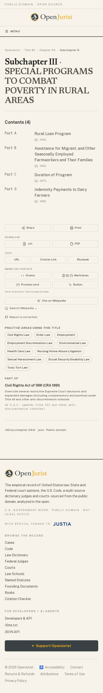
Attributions (49, 674)
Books (10, 593)
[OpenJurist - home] (51, 17)
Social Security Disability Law (68, 359)
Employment (66, 335)
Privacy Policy (16, 681)
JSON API (12, 632)
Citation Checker (18, 599)
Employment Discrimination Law (29, 343)
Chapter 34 (47, 50)
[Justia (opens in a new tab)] (62, 524)
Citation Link (48, 259)
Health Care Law (18, 351)
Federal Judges (16, 561)
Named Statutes (17, 580)
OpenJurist (12, 50)
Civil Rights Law (18, 335)
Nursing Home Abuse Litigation (59, 351)
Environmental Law (72, 343)
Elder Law (43, 335)
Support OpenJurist (51, 646)
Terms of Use (74, 674)
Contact (76, 667)
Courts (10, 568)
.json (40, 430)
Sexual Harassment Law (24, 359)
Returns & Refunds (19, 674)
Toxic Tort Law (17, 367)
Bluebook (83, 259)
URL (16, 259)
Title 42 (29, 50)
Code (9, 549)
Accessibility (51, 667)
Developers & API (18, 618)
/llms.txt (11, 625)
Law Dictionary (16, 555)
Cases (9, 542)
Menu (15, 31)
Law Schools (14, 574)
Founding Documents (21, 586)
